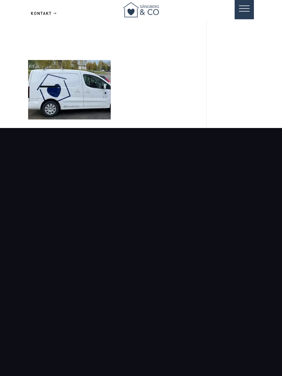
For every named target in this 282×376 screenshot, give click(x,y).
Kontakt (41, 13)
